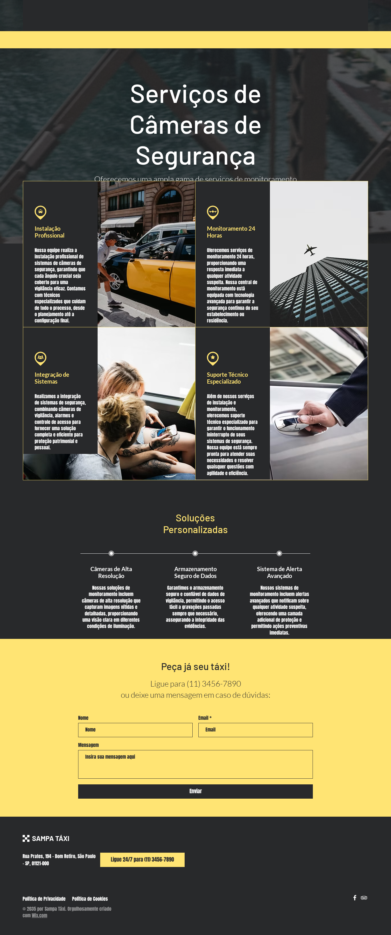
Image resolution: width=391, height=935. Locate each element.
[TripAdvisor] (364, 897)
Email (203, 718)
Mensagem (88, 745)
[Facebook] (354, 897)
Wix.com (39, 915)
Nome (83, 718)
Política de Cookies (90, 899)
